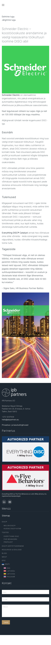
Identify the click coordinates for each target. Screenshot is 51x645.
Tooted (5, 532)
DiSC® (4, 522)
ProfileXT (8, 542)
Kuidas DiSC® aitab (12, 528)
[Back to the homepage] (25, 5)
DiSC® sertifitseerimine (13, 546)
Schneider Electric (11, 95)
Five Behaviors (10, 539)
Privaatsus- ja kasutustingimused (15, 425)
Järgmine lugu (9, 20)
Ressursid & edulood (12, 550)
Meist (4, 557)
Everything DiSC (11, 536)
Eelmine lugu (8, 16)
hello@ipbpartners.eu (10, 419)
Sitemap (6, 515)
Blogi (4, 553)
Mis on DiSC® (9, 526)
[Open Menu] (3, 5)
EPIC (4, 560)
